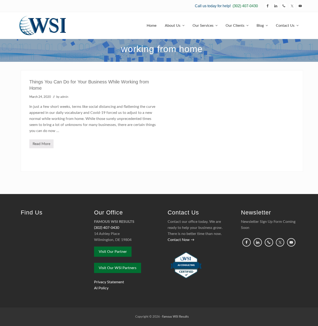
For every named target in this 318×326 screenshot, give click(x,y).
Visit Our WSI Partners (117, 268)
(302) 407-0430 (245, 6)
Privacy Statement (109, 282)
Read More (43, 145)
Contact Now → (181, 240)
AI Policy (101, 288)
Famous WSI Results (175, 316)
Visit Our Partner (113, 252)
